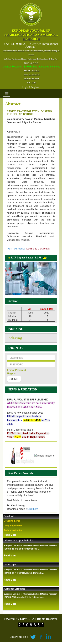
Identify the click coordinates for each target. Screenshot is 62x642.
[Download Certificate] (38, 248)
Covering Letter (12, 520)
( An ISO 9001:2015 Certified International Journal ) (31, 45)
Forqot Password (16, 370)
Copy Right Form (13, 525)
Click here (32, 509)
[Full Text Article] (16, 248)
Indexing (14, 338)
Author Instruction (13, 530)
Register (35, 87)
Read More (10, 534)
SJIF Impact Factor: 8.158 (25, 257)
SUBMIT (14, 379)
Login (25, 87)
